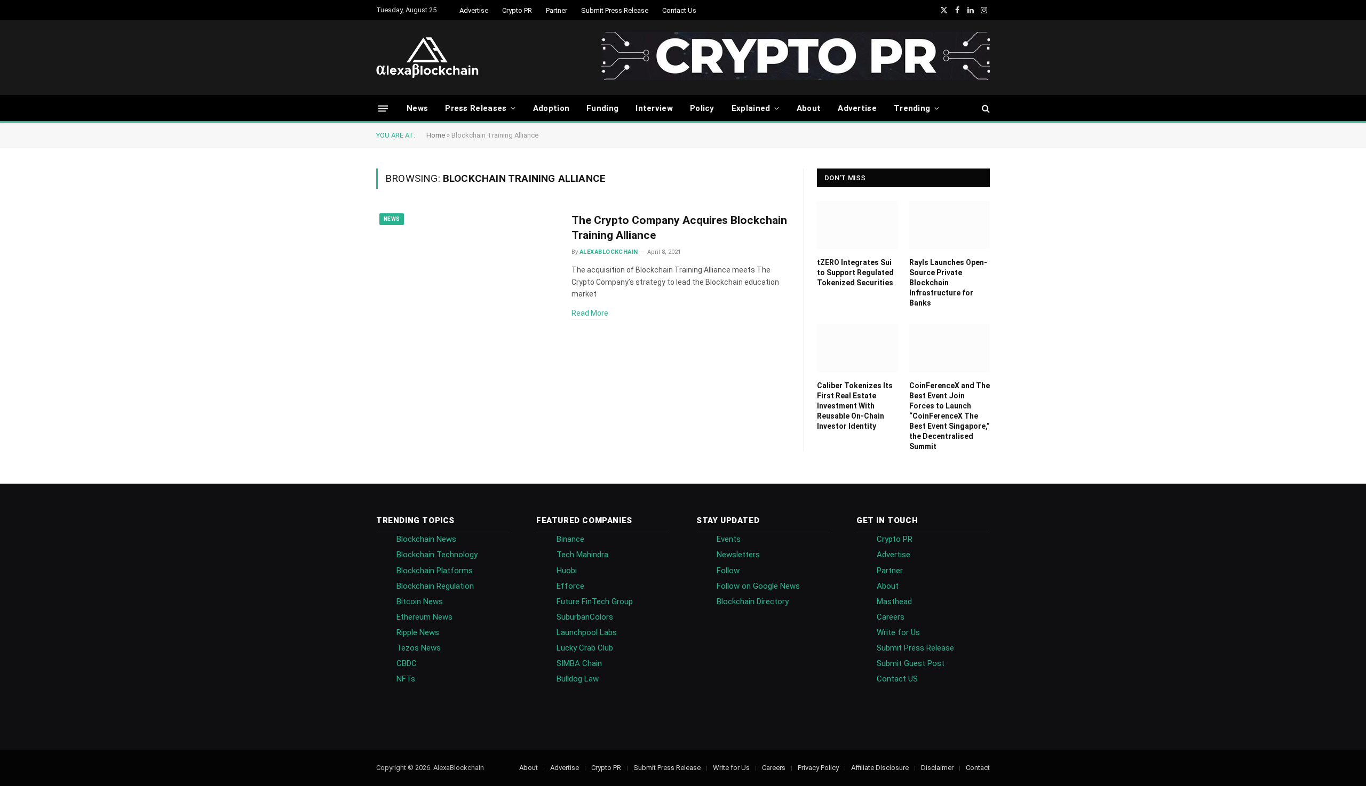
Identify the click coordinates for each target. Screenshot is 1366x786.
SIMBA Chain (579, 663)
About (809, 108)
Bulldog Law (578, 679)
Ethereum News (424, 617)
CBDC (406, 663)
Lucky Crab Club (585, 648)
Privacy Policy (818, 768)
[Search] (985, 109)
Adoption (551, 108)
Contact (978, 768)
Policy (702, 108)
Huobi (567, 570)
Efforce (570, 586)
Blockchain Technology (437, 554)
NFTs (405, 679)
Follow (728, 570)
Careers (890, 617)
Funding (602, 108)
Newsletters (738, 554)
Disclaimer (937, 768)
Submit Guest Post (910, 663)
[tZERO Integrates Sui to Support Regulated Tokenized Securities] (857, 225)
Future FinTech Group (595, 601)
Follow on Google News (758, 586)
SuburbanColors (585, 617)
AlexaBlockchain (608, 251)
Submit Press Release (614, 10)
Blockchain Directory (753, 601)
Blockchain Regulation (435, 586)
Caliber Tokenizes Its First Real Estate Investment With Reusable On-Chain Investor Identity (855, 405)
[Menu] (383, 108)
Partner (556, 10)
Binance (570, 539)
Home (435, 135)
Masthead (894, 601)
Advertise (473, 10)
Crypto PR (517, 10)
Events (729, 539)
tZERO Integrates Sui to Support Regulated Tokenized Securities (855, 272)
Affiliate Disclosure (880, 768)
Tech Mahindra (582, 554)
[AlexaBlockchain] (427, 57)
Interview (654, 108)
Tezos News (418, 648)
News (417, 108)
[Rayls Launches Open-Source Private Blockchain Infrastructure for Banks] (949, 225)
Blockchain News (426, 539)
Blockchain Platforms (434, 570)
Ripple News (417, 632)
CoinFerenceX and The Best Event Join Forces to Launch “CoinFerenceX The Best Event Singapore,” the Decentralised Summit (949, 416)
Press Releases (475, 108)
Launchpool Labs (587, 632)
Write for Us (898, 632)
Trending (912, 108)
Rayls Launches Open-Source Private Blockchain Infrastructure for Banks (948, 282)
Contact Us (679, 10)
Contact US (897, 679)
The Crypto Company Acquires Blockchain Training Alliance (679, 228)
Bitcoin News (419, 601)
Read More (589, 313)
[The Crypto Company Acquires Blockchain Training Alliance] (467, 268)
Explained (751, 108)
